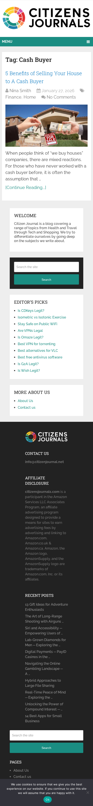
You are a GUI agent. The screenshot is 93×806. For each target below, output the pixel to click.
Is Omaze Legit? (30, 337)
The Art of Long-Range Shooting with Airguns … (44, 618)
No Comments (61, 97)
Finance (13, 97)
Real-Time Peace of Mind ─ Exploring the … (45, 694)
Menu (7, 42)
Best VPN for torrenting (36, 344)
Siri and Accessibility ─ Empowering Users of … (44, 630)
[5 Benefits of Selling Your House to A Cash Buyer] (46, 125)
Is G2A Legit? (28, 364)
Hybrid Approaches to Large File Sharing (43, 683)
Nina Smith (20, 90)
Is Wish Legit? (29, 371)
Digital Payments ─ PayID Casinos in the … (45, 654)
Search (46, 279)
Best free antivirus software (40, 357)
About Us (25, 401)
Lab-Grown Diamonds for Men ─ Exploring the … (45, 642)
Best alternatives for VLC (38, 351)
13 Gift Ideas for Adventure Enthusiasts (46, 607)
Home (30, 97)
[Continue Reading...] (25, 187)
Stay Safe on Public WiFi (37, 324)
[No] (87, 792)
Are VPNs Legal (30, 331)
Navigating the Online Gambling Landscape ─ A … (44, 668)
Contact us (26, 407)
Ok (48, 799)
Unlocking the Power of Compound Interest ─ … (44, 706)
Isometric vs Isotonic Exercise (42, 317)
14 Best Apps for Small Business (43, 718)
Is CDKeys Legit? (31, 311)
